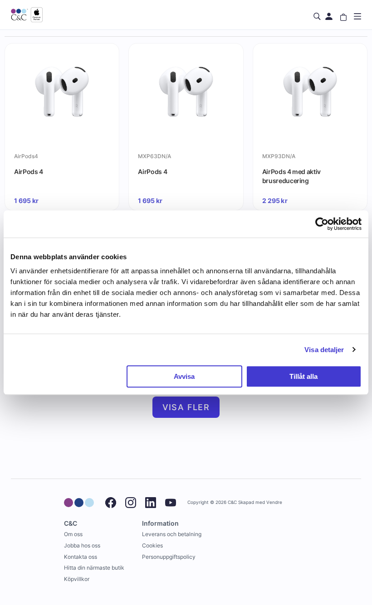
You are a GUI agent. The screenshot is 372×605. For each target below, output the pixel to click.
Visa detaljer (324, 349)
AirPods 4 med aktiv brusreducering (291, 176)
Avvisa (184, 376)
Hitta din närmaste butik (94, 567)
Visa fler (186, 407)
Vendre (274, 502)
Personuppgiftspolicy (169, 556)
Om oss (73, 534)
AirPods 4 (28, 171)
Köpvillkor (76, 579)
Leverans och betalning (171, 534)
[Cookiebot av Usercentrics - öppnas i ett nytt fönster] (322, 224)
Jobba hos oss (82, 545)
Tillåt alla (303, 376)
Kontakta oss (80, 556)
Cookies (152, 545)
